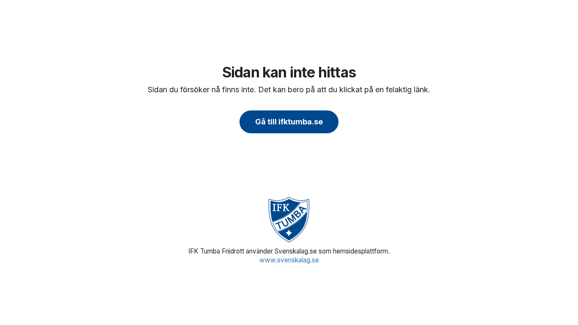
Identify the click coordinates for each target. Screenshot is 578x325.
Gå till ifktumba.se (289, 121)
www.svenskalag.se (289, 260)
